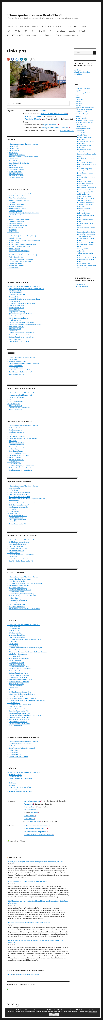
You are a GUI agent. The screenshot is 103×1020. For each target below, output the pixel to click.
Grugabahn (12, 509)
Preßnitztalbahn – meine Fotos (19, 719)
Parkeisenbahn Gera (15, 777)
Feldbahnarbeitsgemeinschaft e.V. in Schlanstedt (24, 596)
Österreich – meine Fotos (85, 198)
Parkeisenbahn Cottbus (16, 307)
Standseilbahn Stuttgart (16, 227)
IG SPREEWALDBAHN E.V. (17, 295)
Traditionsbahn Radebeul (17, 635)
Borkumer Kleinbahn (16, 428)
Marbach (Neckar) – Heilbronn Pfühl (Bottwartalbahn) (24, 240)
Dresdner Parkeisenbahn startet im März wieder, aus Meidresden (29, 923)
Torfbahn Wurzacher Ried (16, 265)
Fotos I (82, 31)
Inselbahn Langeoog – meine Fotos (20, 470)
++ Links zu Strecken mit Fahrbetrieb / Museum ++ (23, 144)
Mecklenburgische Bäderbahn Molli (20, 395)
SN (33, 31)
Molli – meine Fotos (15, 405)
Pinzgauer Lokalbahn (32, 821)
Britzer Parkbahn (14, 310)
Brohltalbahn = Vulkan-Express (19, 542)
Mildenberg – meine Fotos (85, 192)
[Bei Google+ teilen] (8, 59)
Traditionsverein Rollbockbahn (19, 658)
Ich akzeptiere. (53, 1014)
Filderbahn (12, 202)
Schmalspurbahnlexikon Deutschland (34, 15)
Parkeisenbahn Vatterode (17, 592)
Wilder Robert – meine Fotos (18, 709)
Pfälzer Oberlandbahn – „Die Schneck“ (21, 555)
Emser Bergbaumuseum (16, 546)
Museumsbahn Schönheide (18, 650)
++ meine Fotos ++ (13, 267)
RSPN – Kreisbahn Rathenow (18, 318)
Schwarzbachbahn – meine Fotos (20, 705)
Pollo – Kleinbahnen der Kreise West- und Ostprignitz (26, 288)
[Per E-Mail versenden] (30, 59)
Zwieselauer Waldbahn (16, 176)
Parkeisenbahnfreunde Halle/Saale (20, 590)
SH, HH (42, 31)
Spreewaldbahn (14, 297)
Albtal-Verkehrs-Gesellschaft (17, 198)
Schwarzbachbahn (15, 656)
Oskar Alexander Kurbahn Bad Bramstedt (22, 748)
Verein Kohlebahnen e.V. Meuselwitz (20, 779)
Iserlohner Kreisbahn (16, 518)
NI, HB (84, 27)
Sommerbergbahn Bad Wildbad (18, 225)
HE (68, 27)
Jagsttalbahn (12, 229)
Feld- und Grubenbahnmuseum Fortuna (20, 370)
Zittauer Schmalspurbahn (17, 637)
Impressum (24, 27)
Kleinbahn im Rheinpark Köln (18, 507)
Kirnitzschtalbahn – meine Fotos (19, 713)
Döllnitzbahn (13, 641)
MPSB (11, 399)
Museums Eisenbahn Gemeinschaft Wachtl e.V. (24, 157)
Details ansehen (93, 1011)
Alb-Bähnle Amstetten (15, 210)
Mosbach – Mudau (14, 242)
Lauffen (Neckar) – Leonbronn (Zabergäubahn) (22, 236)
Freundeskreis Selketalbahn (18, 581)
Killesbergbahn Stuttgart (16, 206)
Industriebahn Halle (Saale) (18, 600)
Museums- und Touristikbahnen (54, 113)
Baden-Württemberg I (83, 89)
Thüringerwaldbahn (15, 774)
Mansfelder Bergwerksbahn (18, 587)
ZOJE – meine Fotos (15, 726)
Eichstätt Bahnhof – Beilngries (19, 163)
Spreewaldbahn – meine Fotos (19, 341)
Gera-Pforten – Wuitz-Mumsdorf (20, 787)
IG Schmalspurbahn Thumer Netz (20, 692)
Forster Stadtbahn (15, 328)
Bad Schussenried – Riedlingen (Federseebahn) (23, 255)
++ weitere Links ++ (13, 159)
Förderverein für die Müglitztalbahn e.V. (22, 694)
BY (42, 27)
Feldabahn (12, 783)
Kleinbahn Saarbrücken (16, 550)
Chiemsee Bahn (14, 146)
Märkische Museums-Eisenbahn (19, 496)
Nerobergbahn (13, 359)
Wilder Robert (13, 643)
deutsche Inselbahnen (16, 451)
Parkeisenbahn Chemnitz (17, 671)
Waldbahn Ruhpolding (16, 167)
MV (75, 27)
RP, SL (17, 31)
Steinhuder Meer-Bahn (16, 459)
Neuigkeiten (15, 857)
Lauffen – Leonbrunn (15, 234)
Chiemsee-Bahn (14, 148)
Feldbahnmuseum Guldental (18, 548)
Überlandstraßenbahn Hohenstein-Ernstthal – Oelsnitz (27, 700)
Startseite (10, 27)
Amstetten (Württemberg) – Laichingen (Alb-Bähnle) (24, 213)
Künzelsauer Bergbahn (15, 223)
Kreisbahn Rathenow (16, 320)
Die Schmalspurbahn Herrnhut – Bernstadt (23, 698)
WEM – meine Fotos (15, 707)
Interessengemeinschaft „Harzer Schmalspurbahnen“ (26, 583)
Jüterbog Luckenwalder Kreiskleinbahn (21, 322)
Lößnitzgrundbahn (15, 633)
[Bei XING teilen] (25, 59)
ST (26, 31)
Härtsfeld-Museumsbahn (16, 215)
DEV (10, 434)
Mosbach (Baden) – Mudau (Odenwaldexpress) (22, 244)
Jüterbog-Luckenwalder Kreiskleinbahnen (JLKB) (25, 324)
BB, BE (59, 27)
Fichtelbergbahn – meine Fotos (19, 711)
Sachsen (78, 116)
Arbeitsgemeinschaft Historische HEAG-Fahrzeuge (24, 363)
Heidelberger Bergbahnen (16, 221)
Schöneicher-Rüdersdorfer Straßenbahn (22, 303)
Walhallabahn (13, 165)
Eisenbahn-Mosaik (32, 119)
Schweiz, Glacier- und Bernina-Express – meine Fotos (85, 238)
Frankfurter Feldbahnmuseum (17, 361)
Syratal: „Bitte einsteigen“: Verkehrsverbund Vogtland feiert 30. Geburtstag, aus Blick (35, 862)
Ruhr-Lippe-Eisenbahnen (17, 520)
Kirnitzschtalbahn (15, 660)
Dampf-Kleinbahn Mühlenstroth (19, 492)
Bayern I (78, 91)
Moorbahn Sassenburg (16, 447)
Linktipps (10, 974)
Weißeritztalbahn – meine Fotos (19, 724)
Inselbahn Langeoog (15, 430)
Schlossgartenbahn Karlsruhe (17, 208)
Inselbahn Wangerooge (16, 432)
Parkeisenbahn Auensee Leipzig (19, 667)
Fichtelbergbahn (14, 627)
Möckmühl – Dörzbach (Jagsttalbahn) (20, 246)
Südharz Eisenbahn (15, 457)
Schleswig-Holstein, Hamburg (85, 120)
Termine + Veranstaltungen (67, 35)
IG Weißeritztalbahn (15, 631)
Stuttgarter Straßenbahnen (16, 204)
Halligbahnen (13, 746)
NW (8, 31)
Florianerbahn (29, 816)
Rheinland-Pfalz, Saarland (84, 114)
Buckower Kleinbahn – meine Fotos (20, 335)
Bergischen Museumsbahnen (18, 494)
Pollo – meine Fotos (83, 213)
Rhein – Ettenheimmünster (17, 257)
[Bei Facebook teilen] (12, 59)
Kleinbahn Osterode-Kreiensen (19, 455)
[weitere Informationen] (34, 59)
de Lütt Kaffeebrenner (16, 401)
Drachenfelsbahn (14, 488)
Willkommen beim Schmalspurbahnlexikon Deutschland (83, 129)
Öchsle (11, 217)
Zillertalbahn (28, 818)
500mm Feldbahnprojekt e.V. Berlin (20, 314)
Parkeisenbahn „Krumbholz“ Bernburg (21, 594)
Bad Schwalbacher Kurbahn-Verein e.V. (20, 372)
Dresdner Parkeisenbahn (17, 665)
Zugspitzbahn (13, 152)
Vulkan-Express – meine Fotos (19, 559)
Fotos (77, 95)
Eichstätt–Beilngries (15, 161)
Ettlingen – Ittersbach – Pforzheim (19, 200)
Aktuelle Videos (82, 135)
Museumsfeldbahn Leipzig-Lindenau (21, 679)
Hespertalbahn (14, 511)
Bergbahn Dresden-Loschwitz (19, 675)
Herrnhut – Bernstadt (16, 696)
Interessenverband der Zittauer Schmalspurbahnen (25, 639)
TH (51, 31)
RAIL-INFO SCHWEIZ (15, 35)
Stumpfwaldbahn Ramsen (17, 544)
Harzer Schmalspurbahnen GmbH (20, 579)
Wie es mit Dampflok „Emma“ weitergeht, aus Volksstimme (27, 881)
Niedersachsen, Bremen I (84, 110)
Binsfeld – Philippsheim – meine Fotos (21, 561)
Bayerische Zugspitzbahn (17, 155)
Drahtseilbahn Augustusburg (18, 677)
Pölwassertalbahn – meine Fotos (19, 717)
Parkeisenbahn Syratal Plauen (18, 673)
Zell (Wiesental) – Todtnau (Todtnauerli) (20, 261)
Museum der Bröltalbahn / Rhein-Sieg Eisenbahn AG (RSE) (28, 499)
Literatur (78, 105)
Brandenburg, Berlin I (83, 93)
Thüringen (79, 124)
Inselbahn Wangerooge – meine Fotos (21, 466)
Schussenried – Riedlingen (17, 253)
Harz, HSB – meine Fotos (17, 604)
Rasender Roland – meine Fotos (19, 408)
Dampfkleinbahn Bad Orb (16, 374)
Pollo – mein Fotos (15, 339)
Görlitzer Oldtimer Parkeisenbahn (20, 669)
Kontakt (35, 27)
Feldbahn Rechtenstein (15, 263)
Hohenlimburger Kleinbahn (18, 515)
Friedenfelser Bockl (15, 171)
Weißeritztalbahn (14, 629)
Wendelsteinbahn (14, 150)
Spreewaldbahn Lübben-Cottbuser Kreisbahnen (24, 299)
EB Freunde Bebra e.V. (16, 365)
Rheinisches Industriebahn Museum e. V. (22, 503)
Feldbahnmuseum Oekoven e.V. (19, 505)
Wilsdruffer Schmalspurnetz (18, 654)
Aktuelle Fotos (81, 133)
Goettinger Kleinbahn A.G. (17, 453)
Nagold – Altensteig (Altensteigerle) (19, 250)
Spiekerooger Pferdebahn (17, 436)
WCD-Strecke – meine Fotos (18, 721)
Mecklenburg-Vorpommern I (85, 108)
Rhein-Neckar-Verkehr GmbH (17, 196)
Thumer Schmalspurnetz (17, 690)
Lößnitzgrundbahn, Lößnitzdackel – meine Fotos (25, 715)
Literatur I (73, 31)
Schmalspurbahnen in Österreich (39, 35)
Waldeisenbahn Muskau (16, 662)
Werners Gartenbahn (16, 686)
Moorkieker (13, 440)
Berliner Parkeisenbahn (16, 305)
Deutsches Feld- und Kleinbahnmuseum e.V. (23, 438)
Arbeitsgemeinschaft (33, 116)
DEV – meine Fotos (15, 464)
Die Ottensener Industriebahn (18, 756)
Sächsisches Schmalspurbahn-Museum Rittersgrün (26, 648)
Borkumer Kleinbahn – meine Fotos (20, 468)
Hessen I (78, 97)
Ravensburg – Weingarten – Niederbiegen (21, 259)
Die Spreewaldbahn (15, 301)
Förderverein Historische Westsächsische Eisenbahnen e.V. (28, 652)
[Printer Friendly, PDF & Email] (16, 841)
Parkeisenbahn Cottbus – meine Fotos (21, 337)
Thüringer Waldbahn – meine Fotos (20, 791)
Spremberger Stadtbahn (16, 326)
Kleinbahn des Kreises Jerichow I (19, 585)
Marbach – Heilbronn (15, 238)
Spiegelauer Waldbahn (16, 173)
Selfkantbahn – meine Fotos (18, 524)
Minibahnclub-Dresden (16, 683)
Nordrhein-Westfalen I (83, 112)
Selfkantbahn (13, 490)
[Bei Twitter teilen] (17, 59)
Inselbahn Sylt (13, 752)
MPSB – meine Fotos (16, 410)
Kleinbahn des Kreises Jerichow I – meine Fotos (24, 608)
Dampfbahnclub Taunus (16, 368)
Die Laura (12, 785)
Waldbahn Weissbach (16, 178)
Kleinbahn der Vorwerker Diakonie (20, 744)
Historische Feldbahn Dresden (19, 681)
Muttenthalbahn (14, 501)
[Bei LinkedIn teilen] (21, 59)
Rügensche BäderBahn (16, 397)
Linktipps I (61, 31)
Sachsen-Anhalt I (81, 118)
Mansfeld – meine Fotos (17, 606)
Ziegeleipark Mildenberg (17, 312)
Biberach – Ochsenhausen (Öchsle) (19, 219)
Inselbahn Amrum (15, 754)
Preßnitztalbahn (14, 646)
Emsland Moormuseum (16, 445)
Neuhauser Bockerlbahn (17, 169)
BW (49, 27)
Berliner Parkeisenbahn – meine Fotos (21, 333)
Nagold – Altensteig (14, 248)
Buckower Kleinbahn (15, 291)
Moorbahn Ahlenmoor (16, 443)
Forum (42, 111)
